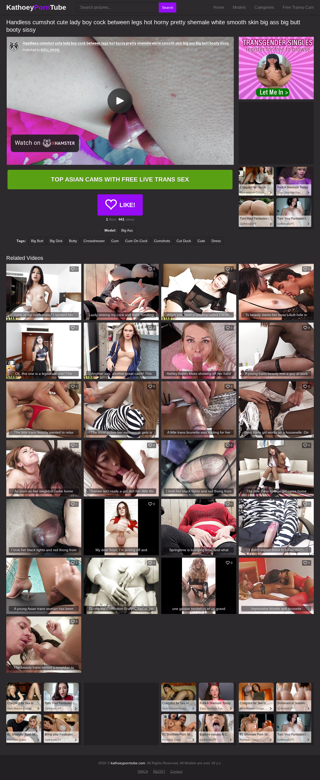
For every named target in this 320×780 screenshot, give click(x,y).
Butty (73, 241)
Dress (216, 241)
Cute (201, 241)
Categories (264, 7)
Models (239, 7)
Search (167, 8)
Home (218, 7)
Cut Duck (183, 241)
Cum (115, 241)
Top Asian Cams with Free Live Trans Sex (120, 179)
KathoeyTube (36, 7)
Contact (176, 771)
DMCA (143, 771)
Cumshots (162, 241)
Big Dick (56, 241)
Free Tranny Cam (298, 7)
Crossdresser (94, 241)
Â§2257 (159, 771)
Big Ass (127, 230)
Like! (127, 205)
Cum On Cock (136, 241)
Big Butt (37, 241)
